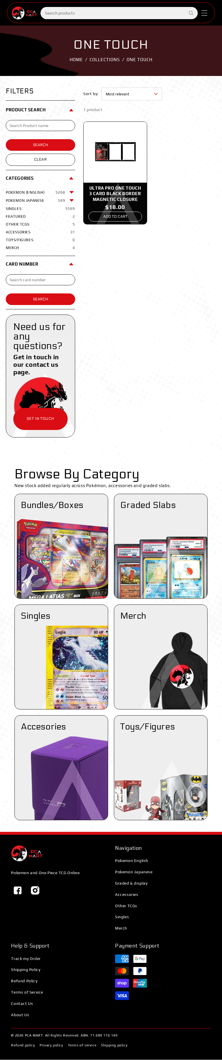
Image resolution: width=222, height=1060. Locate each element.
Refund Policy (24, 981)
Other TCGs (126, 905)
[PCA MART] (27, 853)
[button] (204, 13)
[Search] (191, 13)
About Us (20, 1014)
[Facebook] (17, 890)
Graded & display (131, 883)
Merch (121, 928)
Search (40, 145)
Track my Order (25, 958)
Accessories (126, 894)
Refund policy (23, 1045)
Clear (40, 159)
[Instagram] (35, 890)
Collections (105, 59)
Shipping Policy (25, 969)
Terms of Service (27, 992)
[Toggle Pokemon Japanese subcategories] (71, 201)
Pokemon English (131, 860)
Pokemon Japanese (134, 872)
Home (76, 59)
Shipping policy (114, 1045)
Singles (122, 916)
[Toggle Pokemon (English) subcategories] (71, 192)
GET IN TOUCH (40, 418)
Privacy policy (51, 1045)
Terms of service (82, 1045)
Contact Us (22, 1003)
